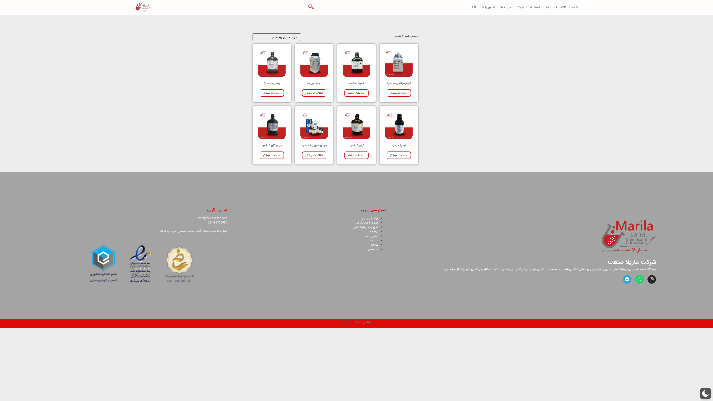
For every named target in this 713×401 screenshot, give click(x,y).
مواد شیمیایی (370, 218)
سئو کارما (347, 322)
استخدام (535, 7)
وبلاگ (520, 7)
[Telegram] (627, 279)
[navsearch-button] (311, 7)
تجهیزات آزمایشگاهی (365, 227)
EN (474, 7)
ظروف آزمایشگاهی (366, 222)
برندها (550, 7)
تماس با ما (488, 7)
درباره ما (506, 7)
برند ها (374, 240)
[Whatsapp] (639, 279)
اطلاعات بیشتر (399, 93)
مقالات (373, 245)
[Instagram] (651, 279)
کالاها (562, 7)
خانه (575, 7)
